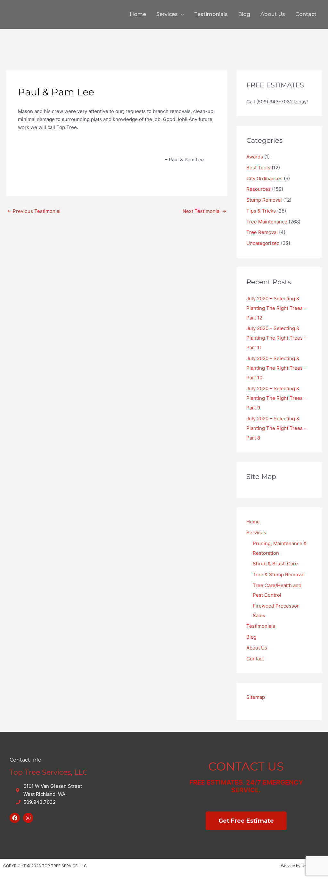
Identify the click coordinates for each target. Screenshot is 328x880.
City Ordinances (264, 178)
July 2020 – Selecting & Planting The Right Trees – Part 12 (276, 308)
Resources (258, 189)
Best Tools (258, 168)
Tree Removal (262, 232)
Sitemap (255, 697)
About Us (272, 14)
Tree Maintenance (266, 222)
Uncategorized (263, 243)
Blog (244, 14)
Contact (305, 14)
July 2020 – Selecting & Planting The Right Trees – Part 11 (276, 338)
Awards (254, 157)
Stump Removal (264, 200)
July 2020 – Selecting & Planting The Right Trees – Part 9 (276, 398)
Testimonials (211, 14)
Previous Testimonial (34, 211)
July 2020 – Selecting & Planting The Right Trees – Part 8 (276, 428)
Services (167, 14)
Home (138, 14)
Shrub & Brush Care (275, 564)
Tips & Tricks (261, 211)
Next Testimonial (204, 211)
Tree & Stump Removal (279, 574)
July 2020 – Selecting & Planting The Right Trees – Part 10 (276, 368)
